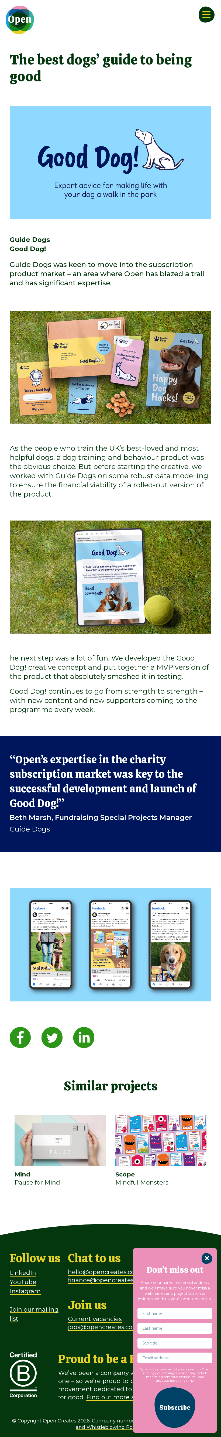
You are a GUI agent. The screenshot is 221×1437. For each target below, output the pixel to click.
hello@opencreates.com (104, 1272)
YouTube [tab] (23, 1282)
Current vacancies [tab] (95, 1319)
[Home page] (20, 20)
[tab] (20, 1037)
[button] (175, 1407)
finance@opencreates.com (108, 1280)
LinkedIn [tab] (23, 1273)
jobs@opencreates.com (103, 1327)
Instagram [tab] (25, 1291)
